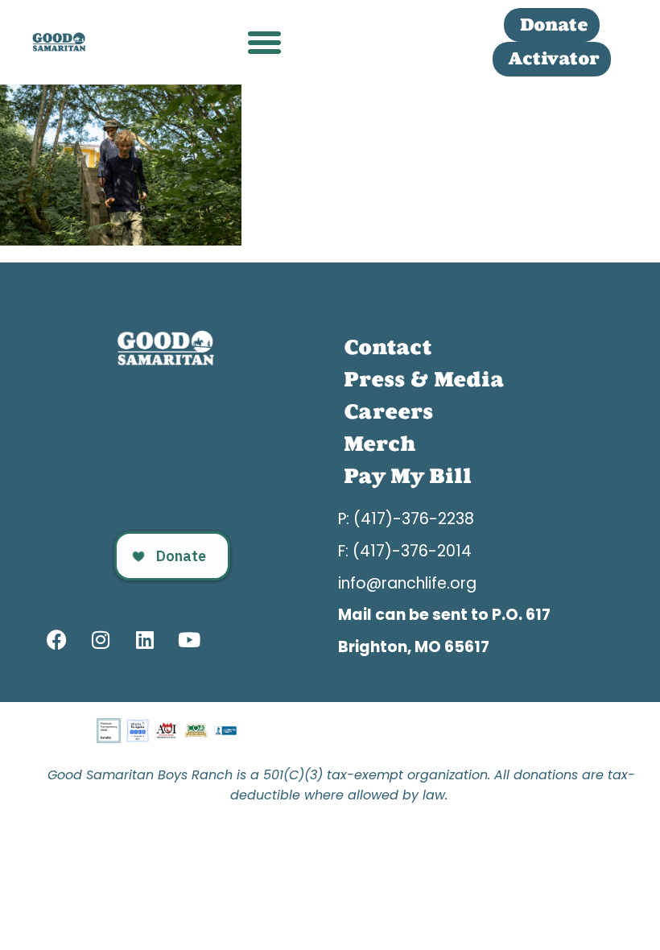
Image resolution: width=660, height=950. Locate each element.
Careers (388, 411)
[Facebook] (56, 639)
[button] (264, 42)
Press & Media (424, 379)
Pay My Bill (408, 476)
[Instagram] (100, 639)
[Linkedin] (145, 639)
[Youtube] (189, 639)
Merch (379, 444)
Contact (387, 347)
